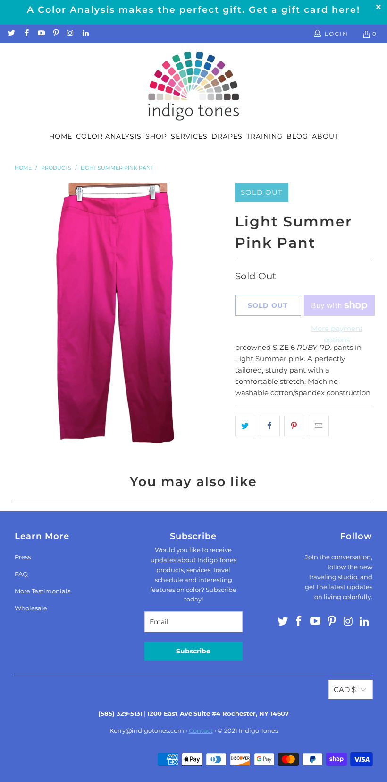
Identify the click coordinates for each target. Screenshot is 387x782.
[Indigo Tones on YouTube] (41, 33)
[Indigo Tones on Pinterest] (55, 33)
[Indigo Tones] (193, 86)
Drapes (227, 136)
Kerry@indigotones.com (146, 730)
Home (60, 136)
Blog (297, 136)
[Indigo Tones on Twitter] (11, 33)
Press (23, 557)
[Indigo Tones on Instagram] (70, 33)
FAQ (21, 574)
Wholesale (31, 608)
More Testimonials (42, 591)
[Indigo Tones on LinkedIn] (85, 33)
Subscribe (193, 651)
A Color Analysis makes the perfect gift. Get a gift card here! (193, 9)
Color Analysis (109, 136)
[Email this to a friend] (319, 426)
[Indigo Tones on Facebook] (26, 33)
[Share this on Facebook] (270, 426)
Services (189, 136)
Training (264, 136)
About (325, 136)
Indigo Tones (258, 730)
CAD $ (345, 689)
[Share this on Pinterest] (294, 426)
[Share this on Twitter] (245, 426)
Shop (156, 136)
